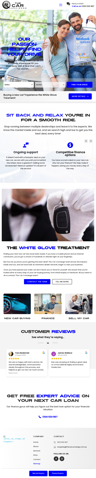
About (36, 446)
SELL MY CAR (78, 318)
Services (36, 451)
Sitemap (36, 463)
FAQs (35, 455)
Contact (36, 459)
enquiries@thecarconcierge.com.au (72, 447)
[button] (60, 4)
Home (35, 442)
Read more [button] (55, 373)
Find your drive (80, 84)
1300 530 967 (88, 6)
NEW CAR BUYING (17, 318)
